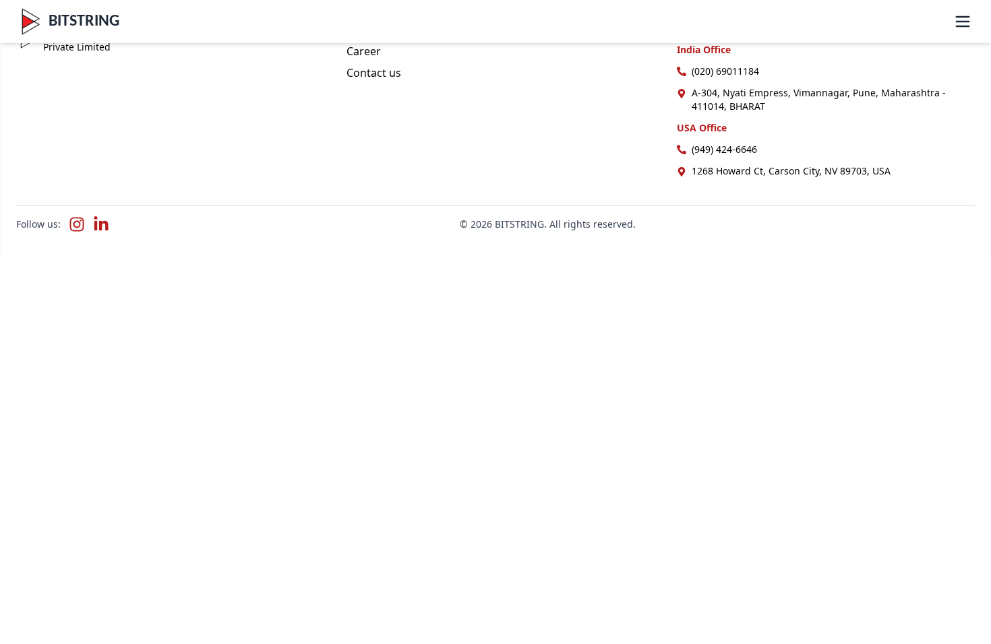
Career (364, 51)
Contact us (374, 72)
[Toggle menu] (963, 21)
